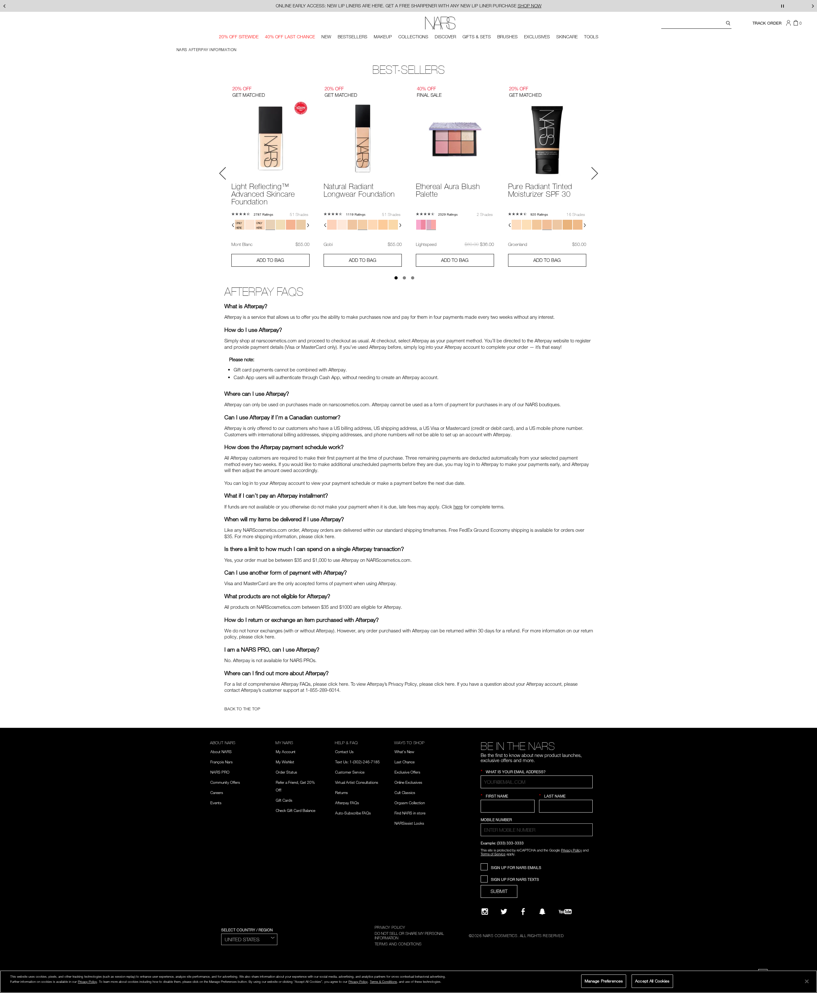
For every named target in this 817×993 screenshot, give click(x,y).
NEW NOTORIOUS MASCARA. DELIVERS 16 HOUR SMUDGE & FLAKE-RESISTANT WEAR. (408, 5)
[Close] (807, 981)
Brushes (507, 36)
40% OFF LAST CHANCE (290, 36)
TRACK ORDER (767, 23)
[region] (408, 981)
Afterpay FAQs (347, 802)
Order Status (286, 772)
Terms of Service (493, 854)
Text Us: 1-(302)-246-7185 (357, 761)
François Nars (221, 761)
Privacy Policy (571, 850)
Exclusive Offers (407, 772)
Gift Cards (284, 800)
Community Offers (225, 782)
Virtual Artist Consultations (356, 782)
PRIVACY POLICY (390, 927)
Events (215, 802)
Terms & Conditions (383, 981)
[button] (789, 23)
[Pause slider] (782, 6)
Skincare (567, 36)
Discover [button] (445, 36)
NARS (181, 49)
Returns (341, 792)
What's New (404, 751)
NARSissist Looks (409, 823)
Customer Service (349, 772)
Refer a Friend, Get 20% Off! (295, 786)
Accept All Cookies (652, 980)
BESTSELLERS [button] (352, 36)
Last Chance (404, 761)
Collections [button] (413, 36)
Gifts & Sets (476, 36)
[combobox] (696, 24)
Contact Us (344, 751)
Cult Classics (404, 792)
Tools (591, 36)
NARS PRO (219, 772)
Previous (222, 173)
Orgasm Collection (409, 802)
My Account (286, 751)
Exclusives (537, 36)
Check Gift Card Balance (295, 810)
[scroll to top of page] (806, 944)
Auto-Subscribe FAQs (353, 812)
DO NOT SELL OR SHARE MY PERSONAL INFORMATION (409, 935)
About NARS (221, 751)
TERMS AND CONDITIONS (398, 943)
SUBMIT (499, 891)
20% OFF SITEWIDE (239, 36)
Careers (216, 792)
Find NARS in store (409, 812)
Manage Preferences (604, 980)
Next (594, 173)
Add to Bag (270, 260)
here (458, 506)
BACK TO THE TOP (242, 708)
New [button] (326, 36)
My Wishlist (285, 761)
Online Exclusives (408, 782)
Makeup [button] (383, 36)
